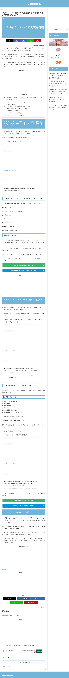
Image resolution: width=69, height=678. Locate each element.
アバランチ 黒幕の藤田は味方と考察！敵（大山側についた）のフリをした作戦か (58, 84)
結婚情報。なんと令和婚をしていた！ (17, 113)
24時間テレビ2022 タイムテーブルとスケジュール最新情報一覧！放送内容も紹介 (58, 76)
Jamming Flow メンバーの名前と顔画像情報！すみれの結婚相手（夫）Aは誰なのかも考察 (58, 92)
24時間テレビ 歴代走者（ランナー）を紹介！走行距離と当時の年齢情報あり (58, 99)
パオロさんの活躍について (13, 104)
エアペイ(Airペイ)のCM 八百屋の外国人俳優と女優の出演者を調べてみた (58, 107)
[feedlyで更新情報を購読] (57, 62)
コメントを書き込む (24, 662)
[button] (66, 29)
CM (4, 569)
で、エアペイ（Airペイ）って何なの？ (14, 115)
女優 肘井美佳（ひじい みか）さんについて (17, 108)
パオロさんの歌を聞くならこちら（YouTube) (23, 270)
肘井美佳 (5, 379)
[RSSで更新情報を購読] (59, 62)
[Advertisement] (23, 81)
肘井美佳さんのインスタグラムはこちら (23, 506)
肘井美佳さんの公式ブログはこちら (23, 500)
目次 (21, 94)
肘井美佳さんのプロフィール (15, 110)
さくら (58, 55)
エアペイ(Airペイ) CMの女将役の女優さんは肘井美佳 (18, 106)
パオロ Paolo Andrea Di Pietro (10, 193)
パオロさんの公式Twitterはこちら (23, 265)
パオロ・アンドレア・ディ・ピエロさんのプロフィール (20, 102)
